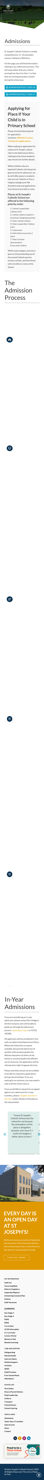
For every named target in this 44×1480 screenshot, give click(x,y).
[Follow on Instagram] (24, 1438)
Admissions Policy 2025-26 (21, 87)
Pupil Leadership (11, 1395)
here (35, 411)
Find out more (26, 367)
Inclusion (8, 1365)
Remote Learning (11, 1342)
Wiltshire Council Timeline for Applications (26, 448)
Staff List (8, 1282)
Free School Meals (11, 1375)
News (6, 1428)
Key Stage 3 (9, 1313)
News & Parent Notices (13, 1392)
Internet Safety (10, 1359)
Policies (7, 1299)
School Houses (10, 1405)
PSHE (6, 1319)
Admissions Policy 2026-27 (21, 94)
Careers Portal (10, 1336)
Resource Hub (10, 1339)
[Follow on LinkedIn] (29, 1438)
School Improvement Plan (14, 1296)
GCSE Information (11, 1329)
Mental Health (10, 1355)
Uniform (7, 1398)
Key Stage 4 (9, 1316)
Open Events (9, 1425)
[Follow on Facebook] (20, 1438)
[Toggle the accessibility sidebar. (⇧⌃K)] (39, 1475)
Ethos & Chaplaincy (12, 1289)
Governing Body (10, 1286)
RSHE (6, 1323)
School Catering (10, 1408)
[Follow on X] (15, 1438)
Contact (7, 1431)
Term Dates (9, 1388)
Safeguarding (9, 1352)
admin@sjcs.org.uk (20, 1030)
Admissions (8, 1418)
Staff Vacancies (10, 1302)
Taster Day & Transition (13, 1421)
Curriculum (9, 1326)
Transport (8, 1402)
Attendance (9, 1378)
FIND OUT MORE (16, 1257)
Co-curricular (9, 1332)
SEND (6, 1369)
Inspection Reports (12, 1292)
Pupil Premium (10, 1372)
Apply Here (24, 514)
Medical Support (11, 1362)
